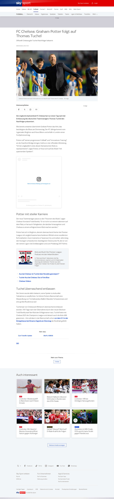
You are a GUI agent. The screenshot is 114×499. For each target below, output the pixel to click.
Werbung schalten (42, 479)
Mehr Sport (77, 9)
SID (17, 343)
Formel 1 (42, 9)
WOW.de (18, 479)
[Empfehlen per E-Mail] (36, 109)
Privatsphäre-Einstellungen (69, 489)
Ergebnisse (44, 14)
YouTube (62, 466)
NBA (66, 9)
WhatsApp (74, 466)
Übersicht (30, 14)
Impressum (30, 489)
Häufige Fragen (20, 489)
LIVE (30, 9)
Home (18, 9)
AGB (36, 489)
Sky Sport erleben (83, 3)
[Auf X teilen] (24, 109)
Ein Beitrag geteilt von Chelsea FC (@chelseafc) (39, 205)
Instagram (51, 466)
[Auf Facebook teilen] (18, 109)
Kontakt (57, 489)
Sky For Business (41, 476)
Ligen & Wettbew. (76, 14)
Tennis (56, 9)
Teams (67, 14)
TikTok (40, 466)
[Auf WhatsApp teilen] (30, 109)
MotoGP (49, 9)
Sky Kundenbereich (63, 481)
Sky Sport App (62, 476)
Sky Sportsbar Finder (64, 479)
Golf (61, 9)
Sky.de (18, 476)
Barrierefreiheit (83, 489)
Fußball (35, 9)
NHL (70, 9)
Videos (24, 9)
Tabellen (60, 14)
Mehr (94, 14)
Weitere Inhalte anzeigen (57, 445)
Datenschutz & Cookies (46, 489)
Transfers (87, 14)
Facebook (29, 466)
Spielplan (53, 14)
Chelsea (57, 361)
